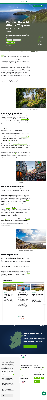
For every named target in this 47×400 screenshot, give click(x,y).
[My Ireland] (42, 1)
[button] (14, 285)
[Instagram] (38, 378)
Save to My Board (37, 5)
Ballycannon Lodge (9, 149)
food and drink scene (19, 222)
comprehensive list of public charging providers (11, 128)
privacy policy (9, 391)
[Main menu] (1, 1)
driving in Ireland (13, 266)
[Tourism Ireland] (23, 2)
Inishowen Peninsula (7, 195)
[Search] (45, 1)
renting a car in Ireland (17, 258)
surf (11, 220)
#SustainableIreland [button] (11, 42)
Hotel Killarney (19, 147)
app (10, 120)
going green (23, 69)
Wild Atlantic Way (14, 55)
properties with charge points (19, 144)
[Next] (44, 303)
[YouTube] (35, 381)
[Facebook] (35, 378)
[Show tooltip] (14, 374)
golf (5, 218)
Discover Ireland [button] (29, 346)
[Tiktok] (38, 381)
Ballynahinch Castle (11, 138)
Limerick (14, 207)
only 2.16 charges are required (7, 154)
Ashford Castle (24, 137)
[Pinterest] (42, 378)
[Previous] (2, 303)
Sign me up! (5, 395)
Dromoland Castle (5, 140)
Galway (8, 207)
